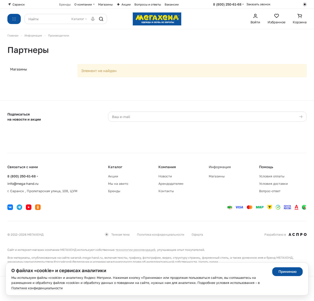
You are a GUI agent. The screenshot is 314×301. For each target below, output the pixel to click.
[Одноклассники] (38, 207)
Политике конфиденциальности (37, 288)
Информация (220, 167)
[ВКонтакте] (10, 207)
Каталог (115, 167)
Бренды (114, 191)
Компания (167, 167)
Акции (113, 176)
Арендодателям (170, 183)
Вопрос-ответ (270, 191)
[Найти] (101, 19)
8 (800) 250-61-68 (227, 4)
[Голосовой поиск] (93, 19)
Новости (165, 176)
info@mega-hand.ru (22, 183)
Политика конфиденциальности (160, 234)
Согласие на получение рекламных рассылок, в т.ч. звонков (222, 140)
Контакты (166, 191)
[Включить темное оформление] (305, 4)
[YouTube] (28, 207)
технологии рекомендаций (135, 250)
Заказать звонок (258, 4)
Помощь (266, 167)
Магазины (18, 69)
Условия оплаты (271, 176)
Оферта (197, 234)
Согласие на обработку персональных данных (224, 126)
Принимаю (287, 271)
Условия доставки (273, 183)
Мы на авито (118, 183)
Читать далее (208, 262)
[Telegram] (19, 207)
